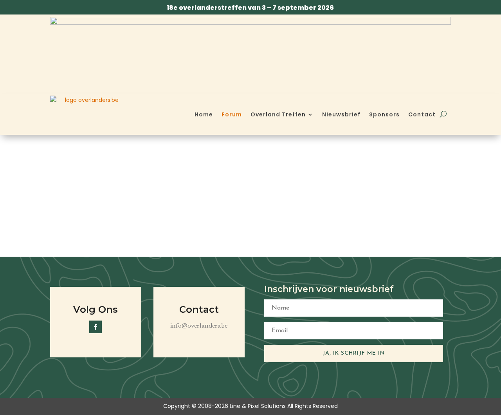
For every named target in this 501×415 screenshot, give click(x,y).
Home (204, 114)
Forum (232, 114)
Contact (422, 114)
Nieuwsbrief (341, 114)
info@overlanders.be (198, 326)
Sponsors (384, 114)
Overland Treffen (278, 114)
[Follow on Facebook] (95, 327)
